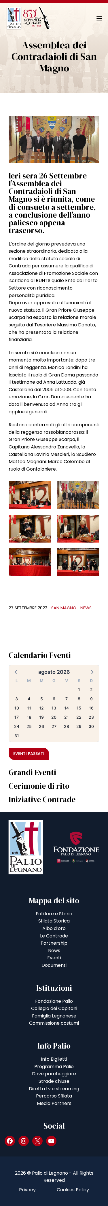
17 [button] (16, 717)
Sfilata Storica (54, 921)
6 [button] (54, 698)
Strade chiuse (54, 1081)
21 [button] (66, 717)
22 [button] (79, 717)
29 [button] (79, 726)
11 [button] (29, 707)
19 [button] (41, 717)
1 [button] (79, 689)
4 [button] (29, 698)
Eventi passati (28, 753)
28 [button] (66, 726)
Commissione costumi (54, 1023)
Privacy (27, 1189)
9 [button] (91, 698)
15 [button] (79, 707)
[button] (16, 671)
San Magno (63, 608)
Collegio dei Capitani (54, 1008)
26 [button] (41, 726)
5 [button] (41, 698)
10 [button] (16, 707)
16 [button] (91, 707)
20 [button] (53, 717)
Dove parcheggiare (54, 1073)
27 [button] (54, 726)
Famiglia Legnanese (54, 1016)
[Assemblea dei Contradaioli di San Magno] (54, 139)
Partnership (54, 943)
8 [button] (79, 698)
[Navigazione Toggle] (95, 18)
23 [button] (91, 717)
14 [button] (66, 707)
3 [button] (16, 698)
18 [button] (29, 717)
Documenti (54, 965)
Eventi (54, 957)
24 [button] (16, 726)
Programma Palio (54, 1066)
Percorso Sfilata (54, 1096)
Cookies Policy (73, 1189)
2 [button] (91, 689)
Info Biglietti (54, 1059)
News (86, 608)
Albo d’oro (54, 928)
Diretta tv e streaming (54, 1088)
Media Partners (54, 1103)
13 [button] (54, 707)
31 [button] (16, 735)
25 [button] (29, 726)
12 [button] (41, 707)
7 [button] (66, 698)
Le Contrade (54, 936)
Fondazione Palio (54, 1001)
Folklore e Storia (54, 913)
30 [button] (91, 726)
